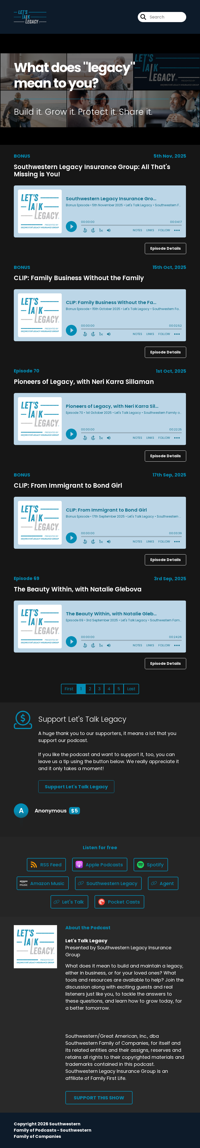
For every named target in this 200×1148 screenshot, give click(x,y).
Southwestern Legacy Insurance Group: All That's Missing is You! (92, 171)
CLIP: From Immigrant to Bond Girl (68, 485)
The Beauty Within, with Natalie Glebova (78, 589)
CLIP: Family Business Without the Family (79, 278)
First (69, 689)
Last (131, 689)
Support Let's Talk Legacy (76, 786)
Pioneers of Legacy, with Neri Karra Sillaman (84, 381)
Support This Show (99, 1097)
